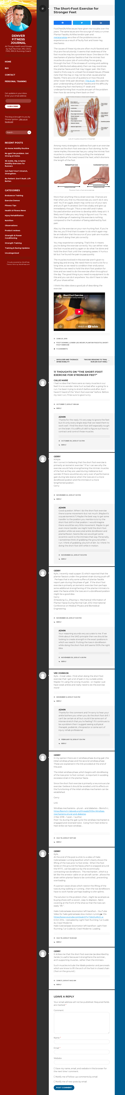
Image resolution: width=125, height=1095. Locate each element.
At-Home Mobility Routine (17, 148)
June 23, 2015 (61, 339)
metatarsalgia (60, 37)
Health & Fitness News (15, 210)
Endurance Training (14, 195)
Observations (11, 225)
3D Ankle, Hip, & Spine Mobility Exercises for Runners (15, 163)
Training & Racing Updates (17, 248)
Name (57, 1038)
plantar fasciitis (94, 343)
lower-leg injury (77, 343)
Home (8, 62)
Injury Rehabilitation (14, 215)
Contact (10, 75)
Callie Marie (61, 380)
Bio (7, 68)
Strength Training (13, 243)
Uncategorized (12, 253)
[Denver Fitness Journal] (18, 18)
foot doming (62, 343)
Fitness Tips (10, 205)
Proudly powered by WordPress (18, 262)
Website (58, 1058)
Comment (59, 1010)
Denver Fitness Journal (18, 39)
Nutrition (9, 220)
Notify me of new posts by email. (71, 1082)
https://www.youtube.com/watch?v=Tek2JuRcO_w (78, 917)
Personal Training (16, 81)
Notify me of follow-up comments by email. (77, 1077)
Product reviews (12, 230)
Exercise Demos (12, 200)
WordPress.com (24, 264)
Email (57, 1048)
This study (90, 81)
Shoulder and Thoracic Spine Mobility (67, 361)
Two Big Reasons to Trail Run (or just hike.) (95, 361)
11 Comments (62, 349)
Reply (58, 408)
